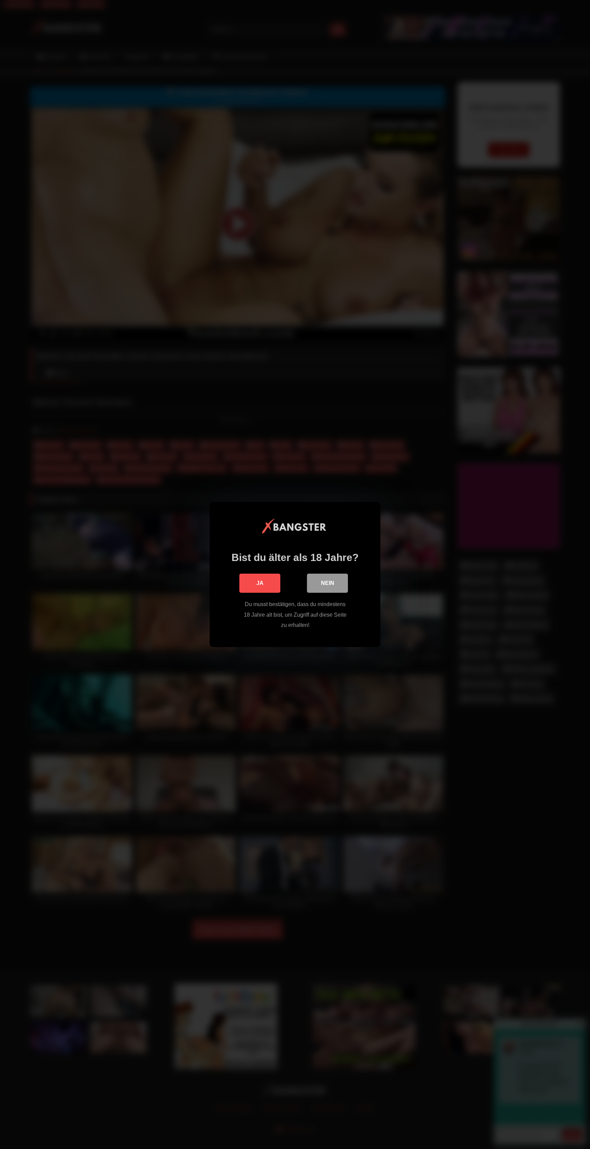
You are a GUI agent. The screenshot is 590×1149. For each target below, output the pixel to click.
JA (260, 583)
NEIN (327, 583)
